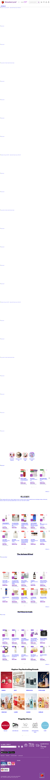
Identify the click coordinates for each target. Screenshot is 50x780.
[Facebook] (47, 770)
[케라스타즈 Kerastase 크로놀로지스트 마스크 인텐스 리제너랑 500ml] (44, 637)
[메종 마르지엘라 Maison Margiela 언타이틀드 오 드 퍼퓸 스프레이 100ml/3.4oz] (44, 477)
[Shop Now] (22, 34)
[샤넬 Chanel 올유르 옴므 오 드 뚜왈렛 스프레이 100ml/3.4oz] (15, 538)
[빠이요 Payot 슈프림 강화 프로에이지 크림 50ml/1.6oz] (34, 477)
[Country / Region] (41, 2)
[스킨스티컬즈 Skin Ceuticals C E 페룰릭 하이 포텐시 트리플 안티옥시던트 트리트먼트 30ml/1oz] (25, 522)
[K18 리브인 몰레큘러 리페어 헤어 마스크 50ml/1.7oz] (44, 522)
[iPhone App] (4, 753)
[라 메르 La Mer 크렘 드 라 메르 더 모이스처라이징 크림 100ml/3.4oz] (6, 579)
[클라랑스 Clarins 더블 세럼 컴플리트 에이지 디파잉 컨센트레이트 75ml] (24, 477)
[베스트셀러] (25, 505)
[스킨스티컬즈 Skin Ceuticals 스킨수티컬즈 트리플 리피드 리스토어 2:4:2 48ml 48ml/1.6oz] (15, 522)
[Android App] (11, 753)
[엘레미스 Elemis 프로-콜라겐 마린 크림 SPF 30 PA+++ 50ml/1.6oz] (25, 579)
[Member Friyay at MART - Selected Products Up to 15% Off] (22, 16)
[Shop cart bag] (48, 2)
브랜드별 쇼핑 (3, 6)
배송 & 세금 (2, 755)
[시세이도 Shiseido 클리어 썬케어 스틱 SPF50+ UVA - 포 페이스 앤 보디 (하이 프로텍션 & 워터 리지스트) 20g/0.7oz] (34, 522)
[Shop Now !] (22, 108)
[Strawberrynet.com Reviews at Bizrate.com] (4, 765)
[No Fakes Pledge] (13, 764)
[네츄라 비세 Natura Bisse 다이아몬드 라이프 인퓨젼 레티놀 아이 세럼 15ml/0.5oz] (44, 579)
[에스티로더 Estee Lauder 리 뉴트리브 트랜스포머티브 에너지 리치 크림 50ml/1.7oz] (15, 596)
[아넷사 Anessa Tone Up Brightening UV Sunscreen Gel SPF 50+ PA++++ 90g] (25, 637)
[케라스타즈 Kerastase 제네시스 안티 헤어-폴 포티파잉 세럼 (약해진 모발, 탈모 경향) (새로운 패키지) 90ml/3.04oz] (25, 538)
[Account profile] (46, 2)
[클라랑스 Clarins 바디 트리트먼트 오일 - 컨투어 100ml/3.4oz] (25, 596)
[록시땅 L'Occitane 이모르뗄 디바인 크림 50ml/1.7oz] (44, 596)
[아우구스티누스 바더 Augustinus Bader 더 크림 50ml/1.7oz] (6, 596)
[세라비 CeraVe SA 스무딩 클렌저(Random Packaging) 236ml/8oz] (44, 538)
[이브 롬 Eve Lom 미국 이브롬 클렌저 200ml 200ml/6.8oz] (34, 596)
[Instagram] (47, 774)
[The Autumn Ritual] (25, 563)
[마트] (24, 2)
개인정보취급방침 (4, 776)
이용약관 (8, 776)
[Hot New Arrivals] (25, 621)
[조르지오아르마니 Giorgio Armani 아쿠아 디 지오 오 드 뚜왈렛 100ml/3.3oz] (6, 637)
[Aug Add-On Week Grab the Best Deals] (22, 71)
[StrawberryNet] (9, 2)
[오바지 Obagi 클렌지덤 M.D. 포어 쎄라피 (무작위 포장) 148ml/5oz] (6, 538)
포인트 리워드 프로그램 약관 (15, 776)
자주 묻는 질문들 (14, 755)
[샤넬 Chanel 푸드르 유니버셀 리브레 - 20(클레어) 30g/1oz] (34, 538)
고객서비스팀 (20, 755)
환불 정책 (7, 755)
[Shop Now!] (22, 53)
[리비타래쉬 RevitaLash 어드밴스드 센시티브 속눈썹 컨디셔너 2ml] (15, 637)
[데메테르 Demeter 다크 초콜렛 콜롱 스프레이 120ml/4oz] (6, 522)
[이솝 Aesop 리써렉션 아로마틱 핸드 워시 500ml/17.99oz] (34, 579)
